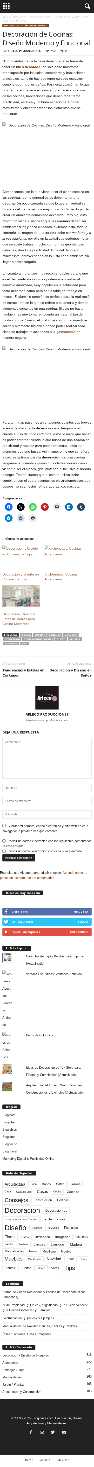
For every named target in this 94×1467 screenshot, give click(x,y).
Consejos (55, 634)
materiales (30, 273)
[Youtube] (64, 1433)
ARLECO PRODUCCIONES (24, 51)
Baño (34, 1184)
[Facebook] (30, 1433)
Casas (42, 1192)
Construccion (43, 1200)
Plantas (10, 1268)
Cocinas (40, 634)
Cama (60, 1184)
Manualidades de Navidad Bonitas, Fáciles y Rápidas (39, 1326)
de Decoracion (54, 1219)
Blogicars (8, 1115)
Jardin (9, 1244)
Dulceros (37, 1227)
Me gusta (81, 911)
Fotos (25, 1237)
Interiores (82, 1236)
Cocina (26, 634)
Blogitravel (9, 1151)
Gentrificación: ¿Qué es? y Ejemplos (28, 1318)
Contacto (44, 1460)
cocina (21, 84)
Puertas (25, 1268)
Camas (75, 1184)
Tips (24, 643)
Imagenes (62, 1237)
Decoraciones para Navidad (21, 1219)
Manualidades (14, 1251)
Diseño (61, 639)
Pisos (70, 1259)
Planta (83, 1259)
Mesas (33, 1251)
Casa (8, 1191)
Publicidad (62, 1460)
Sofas (55, 1268)
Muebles (75, 639)
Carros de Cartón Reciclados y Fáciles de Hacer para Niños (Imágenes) (44, 1294)
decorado (32, 67)
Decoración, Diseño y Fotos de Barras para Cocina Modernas (18, 619)
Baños (46, 1184)
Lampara (40, 1244)
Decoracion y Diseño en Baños (70, 673)
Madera (76, 1244)
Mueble (66, 1251)
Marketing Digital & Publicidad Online (28, 1158)
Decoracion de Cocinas (38, 639)
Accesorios (10, 1362)
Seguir (83, 921)
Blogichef (8, 1122)
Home (29, 1460)
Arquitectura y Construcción (21, 1392)
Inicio (5, 17)
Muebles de (34, 1259)
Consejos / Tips (13, 1370)
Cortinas (63, 1200)
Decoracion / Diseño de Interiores (31, 17)
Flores (10, 1237)
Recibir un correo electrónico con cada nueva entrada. (45, 851)
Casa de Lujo (24, 1191)
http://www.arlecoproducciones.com (47, 720)
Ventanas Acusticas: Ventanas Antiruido (54, 974)
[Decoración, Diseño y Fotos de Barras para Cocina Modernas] (21, 596)
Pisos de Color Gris (39, 1035)
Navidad (54, 1259)
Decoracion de (56, 1210)
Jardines (23, 1244)
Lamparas (58, 1244)
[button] (86, 6)
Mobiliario (49, 1251)
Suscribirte (79, 932)
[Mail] (41, 1433)
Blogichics (9, 1129)
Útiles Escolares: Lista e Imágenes (26, 1334)
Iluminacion (42, 1236)
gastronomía (66, 332)
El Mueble (53, 1227)
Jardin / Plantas (13, 1384)
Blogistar (8, 1137)
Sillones (41, 1268)
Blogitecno (9, 1144)
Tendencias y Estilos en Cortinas (23, 673)
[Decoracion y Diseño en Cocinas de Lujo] (21, 556)
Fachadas (71, 1228)
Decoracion (12, 639)
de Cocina (71, 634)
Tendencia (11, 643)
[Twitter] (53, 1433)
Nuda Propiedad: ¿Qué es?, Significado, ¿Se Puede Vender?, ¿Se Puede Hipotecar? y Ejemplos (45, 1307)
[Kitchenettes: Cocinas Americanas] (63, 556)
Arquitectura (15, 1184)
